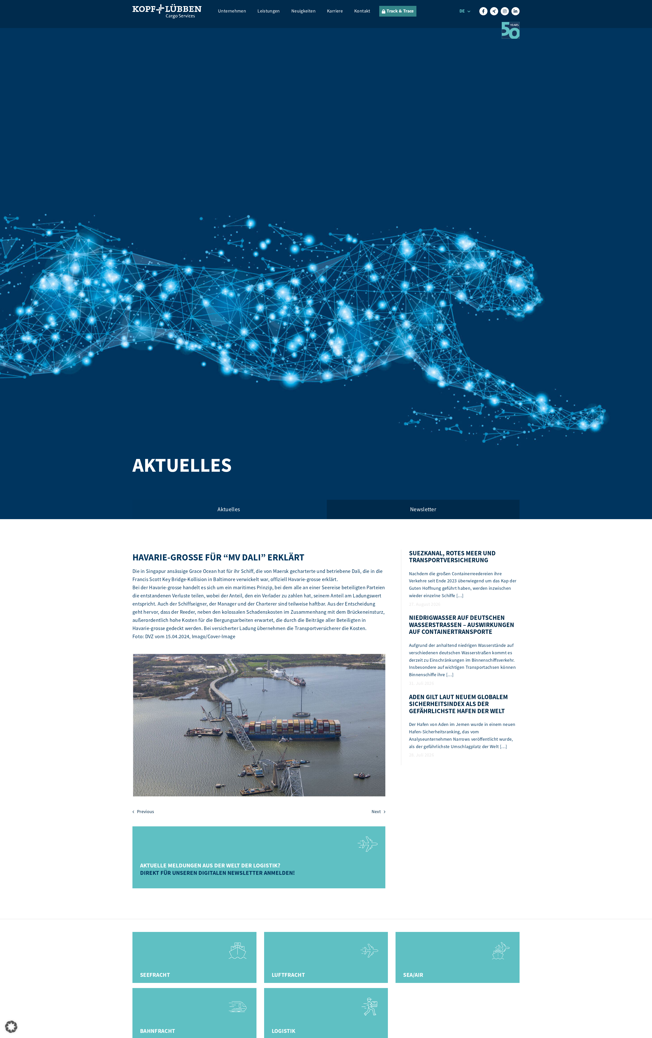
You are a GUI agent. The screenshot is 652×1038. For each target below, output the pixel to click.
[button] (11, 1027)
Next (376, 811)
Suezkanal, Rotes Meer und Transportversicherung (452, 557)
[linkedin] (515, 11)
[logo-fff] (166, 6)
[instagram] (505, 11)
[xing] (494, 11)
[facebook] (483, 11)
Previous (145, 811)
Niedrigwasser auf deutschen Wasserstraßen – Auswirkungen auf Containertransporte (461, 624)
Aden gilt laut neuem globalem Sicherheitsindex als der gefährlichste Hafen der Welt (458, 704)
